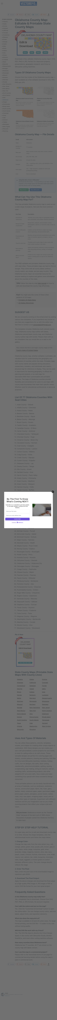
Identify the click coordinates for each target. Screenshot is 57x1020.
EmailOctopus (20, 522)
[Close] (53, 492)
